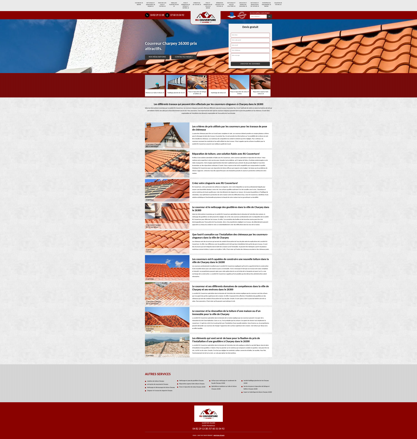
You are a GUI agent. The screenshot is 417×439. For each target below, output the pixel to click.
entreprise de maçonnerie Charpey (157, 384)
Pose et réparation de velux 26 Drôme (208, 5)
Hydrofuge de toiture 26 (197, 3)
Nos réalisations (157, 57)
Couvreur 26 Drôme (139, 3)
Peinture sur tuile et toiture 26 (162, 4)
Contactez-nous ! (184, 57)
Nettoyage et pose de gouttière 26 (231, 4)
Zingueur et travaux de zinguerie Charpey (159, 390)
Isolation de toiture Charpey (155, 381)
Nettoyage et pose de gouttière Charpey (191, 380)
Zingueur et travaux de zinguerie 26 (243, 4)
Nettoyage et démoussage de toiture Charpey (161, 387)
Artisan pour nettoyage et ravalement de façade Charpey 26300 (223, 382)
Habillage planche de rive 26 (174, 4)
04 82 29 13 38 (157, 15)
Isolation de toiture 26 (278, 3)
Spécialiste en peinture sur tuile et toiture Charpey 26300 (224, 388)
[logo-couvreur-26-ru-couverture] (205, 18)
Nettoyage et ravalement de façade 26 (150, 4)
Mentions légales (218, 435)
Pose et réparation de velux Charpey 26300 (192, 387)
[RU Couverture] (208, 413)
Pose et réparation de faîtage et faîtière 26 (185, 5)
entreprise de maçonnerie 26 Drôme (266, 4)
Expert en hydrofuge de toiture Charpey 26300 (258, 392)
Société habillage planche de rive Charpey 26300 (256, 382)
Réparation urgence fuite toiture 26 (219, 4)
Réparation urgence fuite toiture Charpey (191, 384)
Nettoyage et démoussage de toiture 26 (255, 4)
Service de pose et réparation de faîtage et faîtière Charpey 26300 (257, 388)
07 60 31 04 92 (177, 15)
